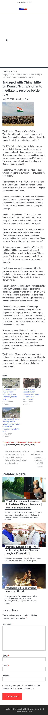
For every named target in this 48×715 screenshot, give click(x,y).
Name (5, 656)
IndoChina (20, 445)
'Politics (5, 442)
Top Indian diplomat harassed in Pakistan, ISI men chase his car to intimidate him (23, 504)
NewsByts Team (23, 99)
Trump (32, 445)
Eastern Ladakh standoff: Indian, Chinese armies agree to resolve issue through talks (31, 394)
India (12, 442)
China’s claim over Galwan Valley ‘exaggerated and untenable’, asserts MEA (9, 394)
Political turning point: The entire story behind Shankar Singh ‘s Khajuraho (22, 550)
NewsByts (20, 709)
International (21, 442)
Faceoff (12, 445)
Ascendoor (39, 709)
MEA (27, 445)
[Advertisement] (24, 40)
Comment (7, 624)
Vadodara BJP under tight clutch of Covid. (21, 590)
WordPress (28, 711)
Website (5, 675)
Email (5, 666)
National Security (34, 442)
